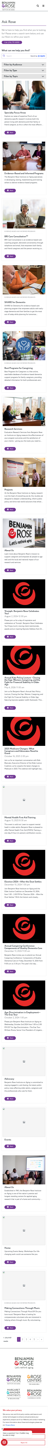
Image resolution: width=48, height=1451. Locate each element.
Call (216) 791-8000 (11, 42)
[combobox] (24, 56)
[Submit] (4, 55)
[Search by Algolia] (38, 55)
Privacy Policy (10, 1425)
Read (11, 133)
